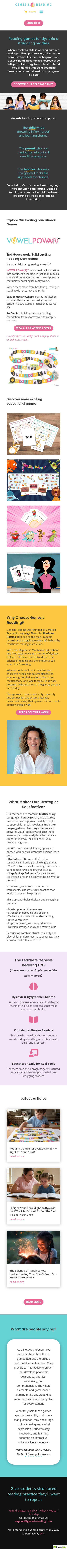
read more (17, 1156)
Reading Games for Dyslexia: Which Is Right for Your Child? (33, 1150)
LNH (41, 1533)
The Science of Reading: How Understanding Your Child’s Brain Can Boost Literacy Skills (33, 1274)
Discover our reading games (33, 84)
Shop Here (34, 23)
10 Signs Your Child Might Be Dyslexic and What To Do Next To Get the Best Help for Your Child (33, 1211)
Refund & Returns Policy (22, 1510)
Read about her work (34, 712)
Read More (33, 1302)
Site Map (34, 1514)
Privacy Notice (48, 1510)
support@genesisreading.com (33, 1521)
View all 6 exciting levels (33, 328)
